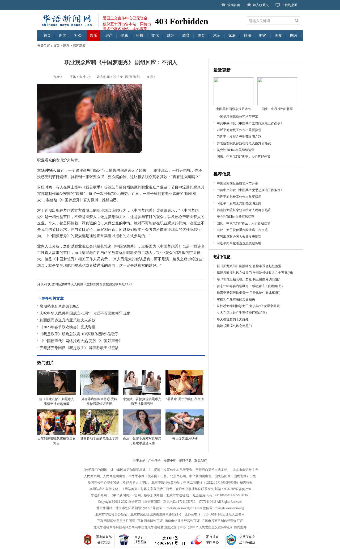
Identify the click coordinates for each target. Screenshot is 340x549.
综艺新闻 (79, 46)
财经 (170, 35)
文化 (155, 35)
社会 (78, 35)
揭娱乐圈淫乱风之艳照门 (234, 326)
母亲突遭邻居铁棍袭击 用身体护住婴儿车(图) (248, 293)
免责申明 (170, 461)
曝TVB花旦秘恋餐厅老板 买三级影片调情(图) (248, 279)
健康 (124, 35)
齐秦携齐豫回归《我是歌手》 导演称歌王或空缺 (79, 348)
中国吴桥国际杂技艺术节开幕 (237, 117)
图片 (294, 35)
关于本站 (139, 461)
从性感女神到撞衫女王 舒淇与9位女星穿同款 (248, 306)
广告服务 (154, 461)
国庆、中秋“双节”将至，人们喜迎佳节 (243, 156)
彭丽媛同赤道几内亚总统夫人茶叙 (67, 320)
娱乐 (93, 35)
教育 (186, 35)
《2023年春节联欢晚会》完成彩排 (67, 327)
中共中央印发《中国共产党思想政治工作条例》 (250, 123)
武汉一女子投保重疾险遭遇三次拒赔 (242, 230)
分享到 (42, 284)
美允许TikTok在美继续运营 (235, 150)
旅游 (247, 35)
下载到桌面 (290, 5)
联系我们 (200, 461)
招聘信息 (185, 461)
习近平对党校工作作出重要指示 (239, 130)
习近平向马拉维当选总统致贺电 (239, 243)
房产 (109, 35)
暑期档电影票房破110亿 (59, 306)
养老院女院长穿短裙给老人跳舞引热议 (244, 143)
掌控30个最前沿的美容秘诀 (236, 299)
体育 (201, 35)
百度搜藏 (105, 284)
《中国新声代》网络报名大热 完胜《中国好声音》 (81, 341)
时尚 (263, 35)
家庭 (232, 35)
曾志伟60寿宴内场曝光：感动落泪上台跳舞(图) (250, 286)
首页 (47, 35)
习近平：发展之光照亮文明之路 (239, 137)
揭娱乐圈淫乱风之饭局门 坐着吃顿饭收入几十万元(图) (255, 273)
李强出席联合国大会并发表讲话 (239, 236)
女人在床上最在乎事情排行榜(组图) (242, 313)
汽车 (216, 35)
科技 (139, 35)
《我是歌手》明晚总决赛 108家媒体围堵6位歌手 (79, 334)
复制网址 (118, 284)
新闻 (62, 35)
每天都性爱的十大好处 (233, 319)
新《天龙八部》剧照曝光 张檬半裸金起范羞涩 (249, 266)
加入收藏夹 (261, 5)
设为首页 (233, 5)
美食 (278, 35)
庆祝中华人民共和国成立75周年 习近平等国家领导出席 (85, 313)
